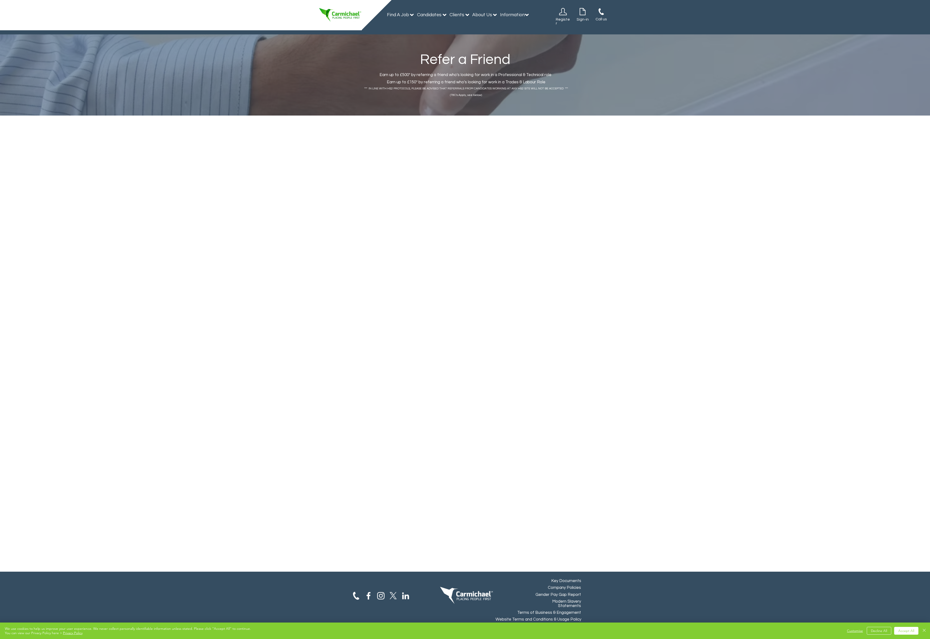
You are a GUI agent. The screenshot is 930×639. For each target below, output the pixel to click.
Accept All (906, 631)
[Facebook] (368, 596)
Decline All (879, 631)
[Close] (924, 630)
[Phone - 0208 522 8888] (356, 596)
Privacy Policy (73, 633)
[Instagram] (381, 596)
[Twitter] (393, 596)
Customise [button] (855, 631)
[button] (398, 15)
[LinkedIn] (406, 596)
